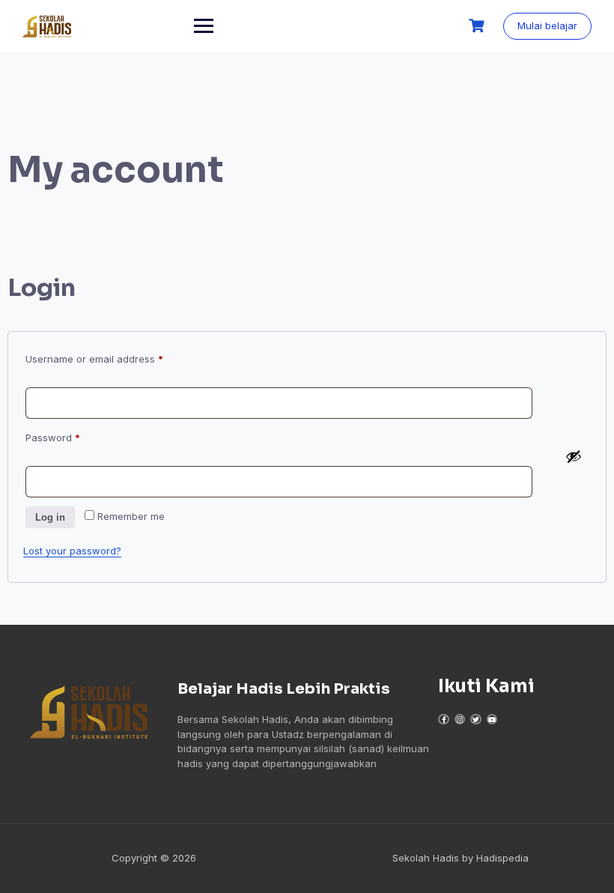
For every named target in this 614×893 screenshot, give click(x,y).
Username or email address (114, 357)
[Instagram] (460, 719)
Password (73, 436)
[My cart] (478, 26)
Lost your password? (72, 551)
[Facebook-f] (443, 719)
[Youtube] (492, 719)
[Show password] (573, 456)
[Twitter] (475, 719)
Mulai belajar (547, 25)
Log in (50, 517)
